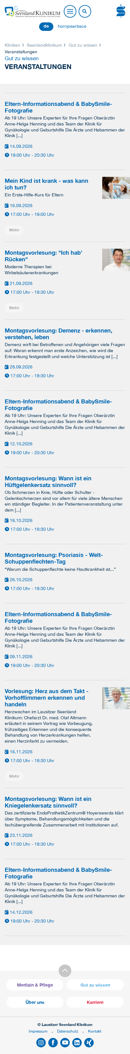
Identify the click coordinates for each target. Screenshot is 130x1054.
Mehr (14, 230)
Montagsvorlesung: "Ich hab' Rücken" (43, 256)
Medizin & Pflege (35, 984)
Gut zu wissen (83, 45)
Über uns (35, 1002)
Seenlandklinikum (44, 45)
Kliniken (13, 45)
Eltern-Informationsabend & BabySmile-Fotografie (58, 107)
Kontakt (94, 1031)
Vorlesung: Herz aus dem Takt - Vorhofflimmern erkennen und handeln (46, 698)
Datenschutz (67, 1031)
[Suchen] (84, 11)
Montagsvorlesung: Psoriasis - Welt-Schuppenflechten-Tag (54, 558)
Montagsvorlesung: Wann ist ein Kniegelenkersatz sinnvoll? (48, 802)
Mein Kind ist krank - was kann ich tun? (46, 184)
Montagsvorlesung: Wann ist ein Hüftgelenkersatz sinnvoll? (48, 481)
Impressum (38, 1031)
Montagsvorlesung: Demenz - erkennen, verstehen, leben (58, 333)
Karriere (95, 1002)
